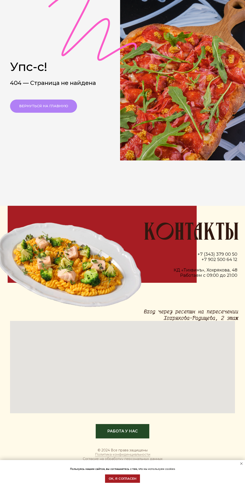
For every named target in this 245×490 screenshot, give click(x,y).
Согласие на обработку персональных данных (122, 459)
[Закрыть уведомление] (241, 463)
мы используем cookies (159, 469)
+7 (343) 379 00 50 (217, 254)
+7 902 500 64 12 (219, 259)
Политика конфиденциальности (122, 454)
